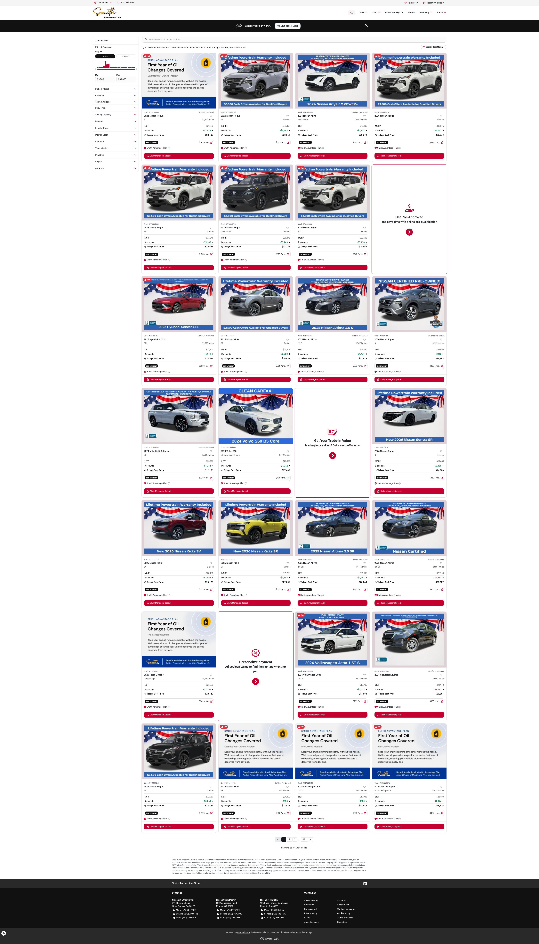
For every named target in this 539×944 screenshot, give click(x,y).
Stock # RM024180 (305, 783)
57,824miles (361, 790)
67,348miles (208, 455)
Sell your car (343, 904)
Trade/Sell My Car (394, 12)
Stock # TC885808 (305, 224)
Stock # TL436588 (228, 559)
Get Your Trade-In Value (287, 26)
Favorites (412, 3)
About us (341, 900)
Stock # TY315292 (381, 448)
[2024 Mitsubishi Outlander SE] (179, 416)
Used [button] (374, 12)
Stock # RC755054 (151, 112)
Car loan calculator (346, 909)
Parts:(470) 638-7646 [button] (274, 917)
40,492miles (285, 455)
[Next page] (310, 839)
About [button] (440, 12)
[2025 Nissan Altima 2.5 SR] (332, 528)
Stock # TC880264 (151, 783)
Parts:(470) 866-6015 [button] (186, 917)
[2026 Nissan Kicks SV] (179, 528)
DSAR (307, 917)
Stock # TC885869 (151, 224)
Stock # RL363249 (381, 671)
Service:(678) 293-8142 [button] (187, 914)
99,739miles (208, 678)
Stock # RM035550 (305, 671)
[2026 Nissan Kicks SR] (256, 304)
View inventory (311, 900)
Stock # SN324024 (305, 336)
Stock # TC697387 (381, 336)
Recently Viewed (434, 3)
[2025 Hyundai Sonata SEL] (179, 304)
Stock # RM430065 (305, 112)
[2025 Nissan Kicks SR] (256, 751)
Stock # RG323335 (228, 448)
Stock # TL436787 (228, 336)
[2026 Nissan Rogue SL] (409, 304)
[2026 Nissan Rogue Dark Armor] (256, 192)
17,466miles (361, 567)
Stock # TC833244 (228, 112)
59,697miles (438, 678)
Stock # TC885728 (228, 224)
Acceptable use (311, 922)
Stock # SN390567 (305, 559)
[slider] (95, 69)
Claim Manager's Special (160, 156)
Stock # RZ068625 (151, 448)
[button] (104, 2)
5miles (210, 231)
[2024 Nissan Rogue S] (179, 81)
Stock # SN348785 (381, 559)
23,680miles (361, 119)
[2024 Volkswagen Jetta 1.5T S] (332, 639)
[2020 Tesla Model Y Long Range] (179, 639)
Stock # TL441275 (151, 559)
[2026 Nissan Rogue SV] (256, 81)
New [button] (362, 12)
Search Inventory (351, 12)
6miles (440, 455)
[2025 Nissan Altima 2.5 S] (332, 304)
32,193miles (438, 343)
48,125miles (438, 790)
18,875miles (361, 343)
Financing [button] (424, 12)
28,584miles (438, 567)
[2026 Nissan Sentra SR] (409, 416)
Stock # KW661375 (382, 783)
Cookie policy (343, 913)
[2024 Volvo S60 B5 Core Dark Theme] (256, 416)
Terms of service (345, 917)
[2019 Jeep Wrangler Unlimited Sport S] (409, 751)
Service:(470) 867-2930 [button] (231, 914)
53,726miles (361, 678)
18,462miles (285, 790)
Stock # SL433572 (228, 783)
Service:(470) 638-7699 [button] (275, 914)
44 (303, 839)
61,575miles (208, 343)
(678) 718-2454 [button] (127, 2)
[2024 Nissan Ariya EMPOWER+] (332, 81)
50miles (287, 119)
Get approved (310, 909)
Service (411, 12)
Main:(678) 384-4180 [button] (186, 910)
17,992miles (208, 119)
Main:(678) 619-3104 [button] (230, 910)
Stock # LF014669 (151, 671)
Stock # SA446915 (151, 336)
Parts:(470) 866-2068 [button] (230, 917)
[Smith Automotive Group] (107, 13)
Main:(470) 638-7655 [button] (274, 910)
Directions (309, 904)
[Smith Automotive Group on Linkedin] (363, 883)
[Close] (366, 25)
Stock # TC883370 (381, 112)
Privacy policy (310, 913)
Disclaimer (342, 922)
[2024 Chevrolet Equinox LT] (409, 639)
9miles (440, 119)
